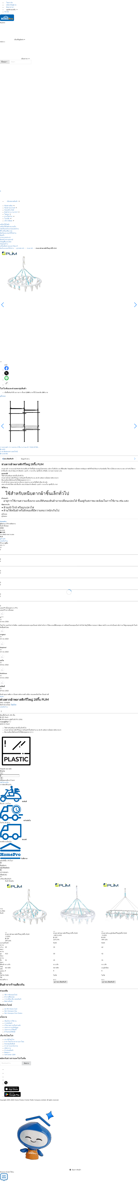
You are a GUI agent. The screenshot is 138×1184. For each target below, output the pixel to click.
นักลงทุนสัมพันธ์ (9, 1044)
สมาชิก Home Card (10, 1009)
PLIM (1, 696)
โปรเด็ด (6, 218)
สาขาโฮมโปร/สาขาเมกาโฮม (14, 1041)
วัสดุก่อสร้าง (4, 244)
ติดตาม (26, 1063)
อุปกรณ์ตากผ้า (20, 248)
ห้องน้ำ (2, 235)
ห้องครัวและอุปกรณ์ (6, 239)
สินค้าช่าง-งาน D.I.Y (11, 212)
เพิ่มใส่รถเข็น (4, 782)
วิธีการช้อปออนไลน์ (10, 995)
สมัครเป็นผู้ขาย (11, 5)
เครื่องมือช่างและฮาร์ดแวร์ (9, 246)
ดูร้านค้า (3, 539)
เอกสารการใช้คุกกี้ (10, 1029)
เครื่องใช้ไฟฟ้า (5, 224)
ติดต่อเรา (7, 1052)
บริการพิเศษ (8, 221)
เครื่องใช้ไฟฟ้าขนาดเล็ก (8, 226)
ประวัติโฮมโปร (9, 1039)
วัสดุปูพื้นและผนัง (5, 242)
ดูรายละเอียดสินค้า (60, 982)
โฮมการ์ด (9, 2)
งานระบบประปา (5, 237)
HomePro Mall (9, 210)
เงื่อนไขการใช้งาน (10, 1021)
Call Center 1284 (9, 1054)
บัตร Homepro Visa (10, 1011)
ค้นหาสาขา (10, 7)
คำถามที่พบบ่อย (9, 997)
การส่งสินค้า (8, 1023)
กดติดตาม (12, 524)
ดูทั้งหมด (3, 396)
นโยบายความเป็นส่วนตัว (12, 1025)
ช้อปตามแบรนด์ (9, 208)
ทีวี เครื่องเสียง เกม (6, 231)
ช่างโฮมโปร (8, 216)
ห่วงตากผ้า (30, 248)
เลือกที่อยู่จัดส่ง (19, 39)
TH (5, 12)
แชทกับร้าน (4, 541)
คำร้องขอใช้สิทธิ (9, 1032)
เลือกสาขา (24, 59)
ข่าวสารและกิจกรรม (11, 1046)
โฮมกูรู (6, 214)
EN (8, 12)
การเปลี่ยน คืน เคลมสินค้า (13, 999)
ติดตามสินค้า (8, 1001)
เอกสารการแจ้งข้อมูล (11, 1027)
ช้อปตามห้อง (8, 205)
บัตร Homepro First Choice (13, 1013)
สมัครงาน (7, 1048)
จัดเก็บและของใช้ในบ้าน (8, 233)
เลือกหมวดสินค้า (12, 201)
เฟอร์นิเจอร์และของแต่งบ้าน (9, 229)
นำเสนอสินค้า (9, 1050)
